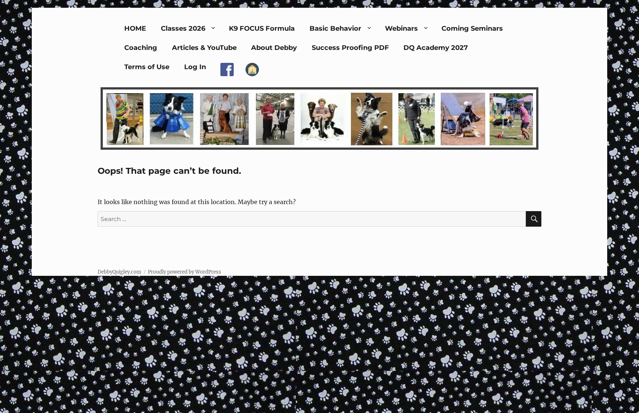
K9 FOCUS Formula (262, 28)
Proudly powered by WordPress (184, 272)
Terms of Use (146, 67)
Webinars (401, 28)
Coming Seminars (472, 28)
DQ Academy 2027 (435, 48)
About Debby (274, 48)
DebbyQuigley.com (119, 272)
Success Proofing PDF (350, 48)
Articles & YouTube (204, 48)
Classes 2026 (183, 28)
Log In (195, 67)
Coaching (140, 48)
